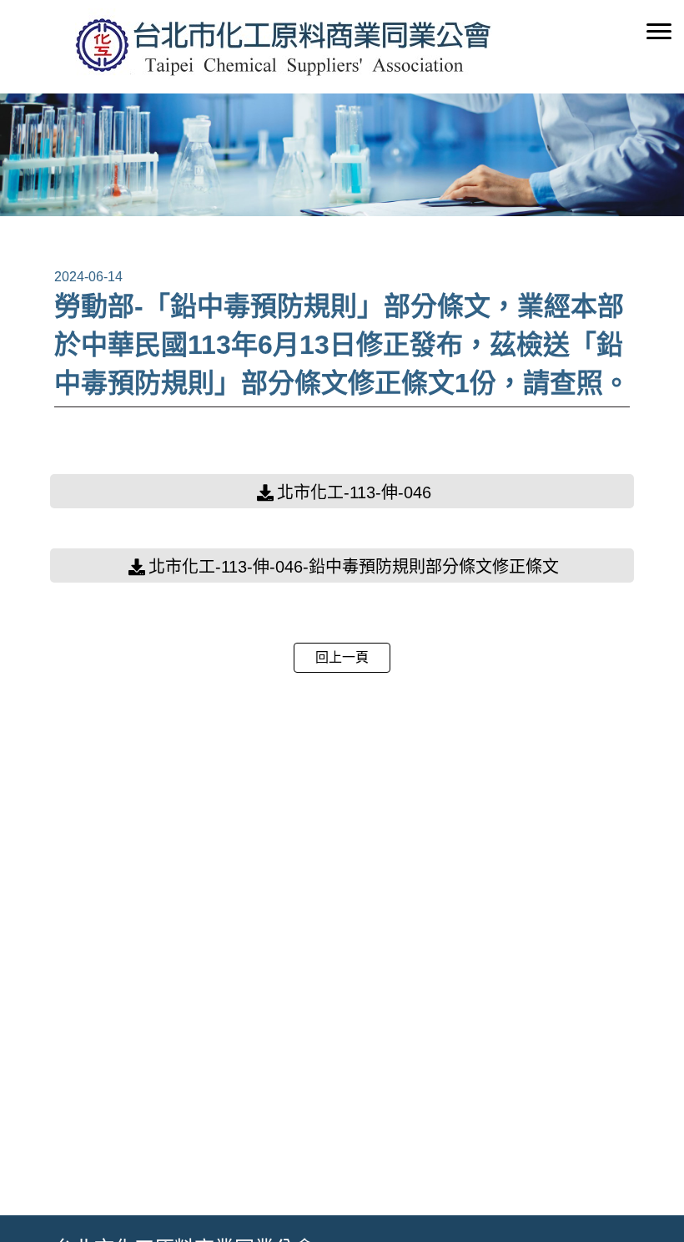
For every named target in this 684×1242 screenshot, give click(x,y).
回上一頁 (342, 657)
